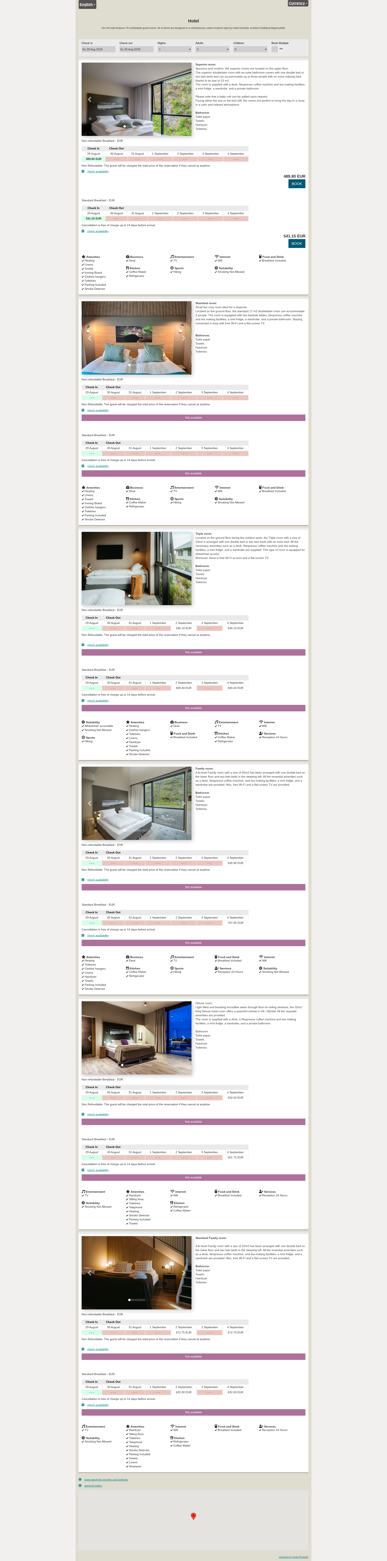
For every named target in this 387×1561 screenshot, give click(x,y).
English (87, 4)
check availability (98, 171)
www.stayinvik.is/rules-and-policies (106, 1479)
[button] (90, 99)
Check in (87, 43)
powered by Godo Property (293, 1557)
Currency (297, 3)
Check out (126, 43)
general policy (93, 1485)
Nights (162, 43)
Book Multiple (280, 43)
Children (238, 43)
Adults (199, 43)
